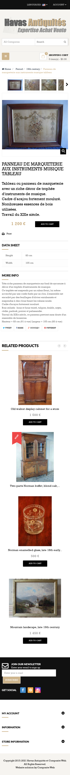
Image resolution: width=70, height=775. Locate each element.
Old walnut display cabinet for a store (35, 409)
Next (67, 84)
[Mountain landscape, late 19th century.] (35, 598)
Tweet (8, 328)
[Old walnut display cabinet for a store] (35, 379)
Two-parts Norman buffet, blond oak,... (35, 485)
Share (20, 328)
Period (19, 69)
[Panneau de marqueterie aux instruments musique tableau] (15, 85)
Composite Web (46, 767)
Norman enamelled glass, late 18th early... (35, 550)
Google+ (35, 328)
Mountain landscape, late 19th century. (35, 627)
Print (9, 233)
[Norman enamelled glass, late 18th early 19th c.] (35, 521)
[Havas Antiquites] (35, 25)
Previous (3, 84)
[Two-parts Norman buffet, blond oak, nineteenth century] (35, 456)
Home (7, 69)
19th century (33, 69)
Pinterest (51, 328)
